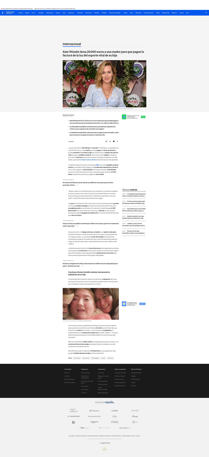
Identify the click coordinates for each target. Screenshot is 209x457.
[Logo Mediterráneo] (125, 428)
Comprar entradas (120, 373)
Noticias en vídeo (69, 382)
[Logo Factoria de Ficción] (94, 416)
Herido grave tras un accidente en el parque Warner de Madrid (17, 8)
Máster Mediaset (103, 393)
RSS (133, 435)
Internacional (72, 44)
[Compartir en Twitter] (110, 141)
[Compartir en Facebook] (117, 141)
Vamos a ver (84, 386)
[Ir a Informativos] (10, 13)
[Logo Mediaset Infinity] (74, 411)
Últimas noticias (69, 379)
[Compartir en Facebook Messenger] (113, 141)
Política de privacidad (93, 435)
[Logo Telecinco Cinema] (115, 422)
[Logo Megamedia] (105, 443)
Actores (103, 358)
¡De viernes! (84, 389)
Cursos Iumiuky (119, 379)
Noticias (67, 373)
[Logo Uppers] (94, 422)
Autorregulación (103, 381)
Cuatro (133, 382)
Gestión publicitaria (126, 435)
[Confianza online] (105, 451)
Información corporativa (80, 435)
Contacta (101, 373)
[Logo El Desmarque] (74, 416)
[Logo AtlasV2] (84, 428)
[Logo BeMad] (74, 422)
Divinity (133, 385)
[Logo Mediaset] (104, 403)
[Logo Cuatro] (115, 411)
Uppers (133, 376)
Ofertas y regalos (119, 376)
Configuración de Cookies (105, 435)
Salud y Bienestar (119, 385)
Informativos (77, 358)
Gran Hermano (85, 373)
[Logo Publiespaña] (104, 428)
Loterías (66, 376)
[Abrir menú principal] (206, 13)
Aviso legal (71, 435)
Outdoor (84, 393)
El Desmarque (135, 379)
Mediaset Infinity (136, 373)
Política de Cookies (116, 435)
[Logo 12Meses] (135, 422)
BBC (97, 165)
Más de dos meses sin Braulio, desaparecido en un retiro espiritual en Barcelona (55, 8)
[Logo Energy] (135, 416)
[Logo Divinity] (135, 411)
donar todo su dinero (89, 160)
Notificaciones (102, 384)
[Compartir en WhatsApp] (106, 141)
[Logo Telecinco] (94, 411)
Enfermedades (95, 358)
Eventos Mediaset (120, 382)
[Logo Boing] (115, 416)
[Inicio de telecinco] (2, 13)
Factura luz (110, 358)
